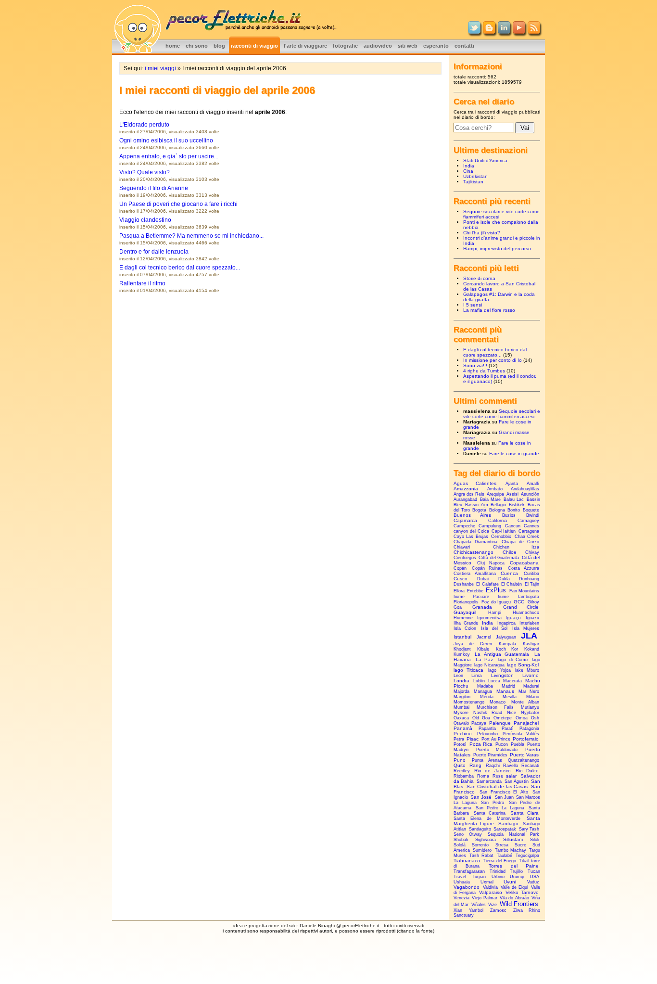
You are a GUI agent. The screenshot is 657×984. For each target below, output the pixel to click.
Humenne (463, 617)
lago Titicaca (468, 670)
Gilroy (533, 602)
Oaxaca (461, 718)
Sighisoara (485, 839)
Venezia (461, 897)
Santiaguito (480, 829)
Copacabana (524, 562)
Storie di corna (479, 278)
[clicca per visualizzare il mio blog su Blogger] (489, 31)
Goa (458, 607)
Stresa (501, 845)
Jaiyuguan (506, 637)
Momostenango (469, 702)
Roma (483, 776)
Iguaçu (513, 617)
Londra (461, 680)
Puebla (517, 744)
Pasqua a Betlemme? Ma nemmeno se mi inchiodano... (191, 235)
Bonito (513, 510)
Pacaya (478, 723)
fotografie (345, 46)
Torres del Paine (514, 866)
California (497, 520)
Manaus (505, 691)
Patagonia (529, 728)
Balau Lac (514, 499)
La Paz (484, 659)
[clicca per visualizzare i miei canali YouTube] (519, 31)
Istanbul (462, 636)
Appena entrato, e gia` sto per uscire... (168, 156)
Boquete (531, 510)
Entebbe (475, 590)
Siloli (534, 839)
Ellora (459, 590)
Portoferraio (526, 738)
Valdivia (490, 887)
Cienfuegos (465, 557)
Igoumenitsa (489, 617)
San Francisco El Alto (504, 792)
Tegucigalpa (527, 855)
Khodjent (462, 649)
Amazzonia (466, 488)
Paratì (508, 728)
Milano (532, 696)
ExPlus (496, 590)
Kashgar (531, 643)
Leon (458, 675)
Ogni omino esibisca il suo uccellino (166, 140)
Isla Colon (465, 628)
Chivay (532, 552)
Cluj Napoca (491, 563)
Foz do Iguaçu (496, 602)
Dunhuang (529, 578)
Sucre (520, 845)
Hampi (494, 612)
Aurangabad (465, 499)
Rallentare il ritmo (142, 283)
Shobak (461, 839)
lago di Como (513, 659)
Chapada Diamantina (475, 541)
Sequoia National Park (513, 834)
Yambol (476, 910)
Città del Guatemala (499, 557)
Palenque (500, 723)
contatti (464, 46)
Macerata (512, 680)
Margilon (462, 696)
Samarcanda (489, 781)
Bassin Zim (476, 504)
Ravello (510, 765)
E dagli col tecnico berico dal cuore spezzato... (179, 267)
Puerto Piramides (490, 755)
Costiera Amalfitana (475, 573)
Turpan (479, 876)
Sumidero (482, 850)
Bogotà (479, 510)
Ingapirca (506, 623)
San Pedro (492, 802)
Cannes (531, 526)
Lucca (494, 680)
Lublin (479, 680)
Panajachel (526, 723)
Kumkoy (462, 654)
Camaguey (528, 520)
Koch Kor (507, 649)
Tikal (524, 860)
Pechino (463, 733)
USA (534, 876)
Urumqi (517, 876)
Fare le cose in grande (514, 453)
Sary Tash (529, 829)
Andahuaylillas (525, 488)
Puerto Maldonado (497, 749)
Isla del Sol (494, 628)
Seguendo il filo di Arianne (153, 188)
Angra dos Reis (469, 494)
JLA (529, 635)
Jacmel (484, 637)
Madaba (485, 686)
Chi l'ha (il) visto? (481, 232)
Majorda (461, 691)
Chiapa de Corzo (520, 541)
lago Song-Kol (523, 664)
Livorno (530, 675)
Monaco (497, 702)
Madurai (531, 686)
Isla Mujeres (525, 628)
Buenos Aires (472, 515)
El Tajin (532, 584)
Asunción (530, 494)
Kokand (531, 649)
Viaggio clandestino (145, 220)
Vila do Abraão (514, 897)
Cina (468, 171)
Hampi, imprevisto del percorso (497, 248)
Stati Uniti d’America (485, 160)
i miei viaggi (160, 68)
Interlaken (529, 623)
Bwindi (532, 515)
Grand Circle (521, 607)
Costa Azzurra (524, 568)
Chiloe (510, 552)
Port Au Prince (495, 739)
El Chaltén (511, 584)
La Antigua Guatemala (502, 654)
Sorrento (480, 845)
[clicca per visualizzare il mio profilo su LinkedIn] (504, 31)
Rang (475, 765)
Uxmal (486, 882)
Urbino (498, 876)
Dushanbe (464, 584)
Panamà (463, 728)
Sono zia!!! (475, 365)
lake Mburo (527, 670)
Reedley (462, 770)
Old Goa (481, 718)
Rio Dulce (527, 770)
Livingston (502, 675)
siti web (407, 46)
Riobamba (464, 776)
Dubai (483, 578)
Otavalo (461, 723)
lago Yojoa (499, 670)
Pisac (473, 738)
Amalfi (533, 483)
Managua (483, 691)
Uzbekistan (475, 176)
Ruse (498, 776)
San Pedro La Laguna (500, 807)
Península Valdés (521, 733)
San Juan (504, 797)
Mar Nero (528, 691)
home (172, 46)
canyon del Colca (471, 531)
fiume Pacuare (471, 596)
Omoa (522, 718)
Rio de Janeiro (492, 770)
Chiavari (462, 547)
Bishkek (517, 504)
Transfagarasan (469, 871)
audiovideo (378, 46)
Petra (459, 739)
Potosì (460, 744)
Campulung (490, 526)
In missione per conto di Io (492, 360)
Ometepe (502, 718)
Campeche (464, 526)
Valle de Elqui (514, 887)
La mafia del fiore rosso (489, 310)
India (468, 165)
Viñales (478, 904)
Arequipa (495, 494)
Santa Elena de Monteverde (487, 818)
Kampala (507, 643)
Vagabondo (467, 887)
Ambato (495, 488)
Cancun (512, 526)
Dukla (504, 578)
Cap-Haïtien (504, 531)
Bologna (497, 510)
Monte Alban (525, 702)
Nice (511, 712)
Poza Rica (481, 744)
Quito (460, 765)
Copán (460, 568)
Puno (460, 760)
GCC (519, 601)
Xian (458, 910)
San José (481, 797)
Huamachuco (526, 612)
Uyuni (510, 881)
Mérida (486, 696)
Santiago (508, 823)
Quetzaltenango (523, 760)
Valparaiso (490, 892)
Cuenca (509, 573)
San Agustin (517, 781)
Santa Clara (524, 813)
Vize (492, 904)
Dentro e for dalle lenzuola (154, 251)
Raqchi (493, 765)
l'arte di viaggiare (305, 46)
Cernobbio (501, 536)
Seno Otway (468, 834)
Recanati (530, 765)
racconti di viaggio (254, 46)
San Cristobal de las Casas (497, 786)
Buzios (509, 515)
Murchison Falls (495, 707)
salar (511, 776)
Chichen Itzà (516, 547)
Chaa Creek (527, 536)
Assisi (512, 494)
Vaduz (533, 882)
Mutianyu (530, 707)
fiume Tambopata (518, 596)
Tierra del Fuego (499, 860)
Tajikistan (473, 181)
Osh (535, 718)
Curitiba (531, 573)
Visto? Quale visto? (144, 172)
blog (219, 46)
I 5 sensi (472, 304)
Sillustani (513, 839)
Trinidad (497, 871)
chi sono (197, 46)
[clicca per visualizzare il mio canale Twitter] (474, 31)
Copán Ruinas (487, 568)
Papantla (487, 728)
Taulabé (504, 855)
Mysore (461, 712)
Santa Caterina (490, 813)
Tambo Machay (510, 850)
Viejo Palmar (484, 897)
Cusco (460, 578)
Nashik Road (487, 712)
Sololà (460, 845)
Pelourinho (487, 733)
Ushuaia (462, 882)
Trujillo (516, 871)
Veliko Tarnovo (522, 892)
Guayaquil (465, 612)
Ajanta (511, 483)
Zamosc (498, 910)
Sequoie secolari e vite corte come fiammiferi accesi (501, 414)
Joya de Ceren (473, 643)
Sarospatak (504, 829)
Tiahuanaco (467, 860)
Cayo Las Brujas (471, 536)
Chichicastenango (473, 552)
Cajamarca (465, 520)
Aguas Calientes (475, 483)
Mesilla (510, 696)
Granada (482, 607)
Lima (476, 675)
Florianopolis (466, 602)
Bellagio (498, 504)
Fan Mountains (524, 590)
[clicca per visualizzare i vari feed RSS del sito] (534, 31)
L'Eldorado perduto (144, 124)
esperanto (436, 46)
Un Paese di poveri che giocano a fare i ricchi (178, 204)
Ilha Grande (466, 623)
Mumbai (461, 707)
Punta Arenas (487, 760)
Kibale (483, 649)
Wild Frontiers (519, 903)
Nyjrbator (530, 712)
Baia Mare (490, 499)
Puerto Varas (524, 754)
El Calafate (487, 584)
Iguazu (532, 617)
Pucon (501, 744)
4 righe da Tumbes (484, 370)
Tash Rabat (481, 855)
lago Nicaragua (489, 665)
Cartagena (528, 531)
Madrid (508, 686)
